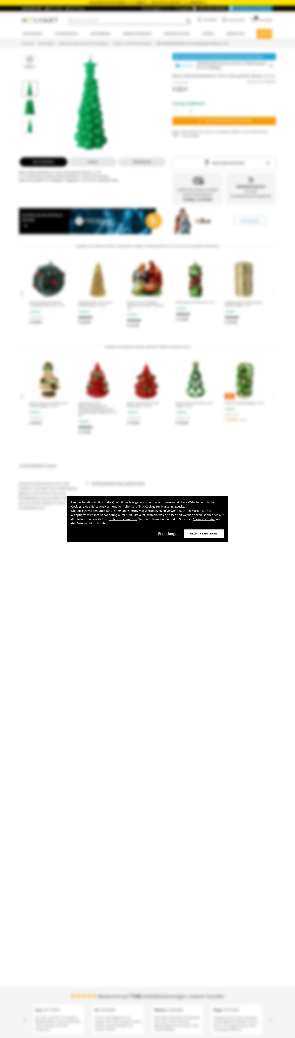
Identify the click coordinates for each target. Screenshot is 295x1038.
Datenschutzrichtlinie (91, 523)
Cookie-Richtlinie (204, 519)
